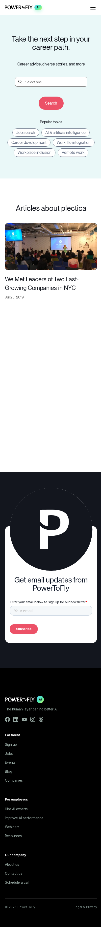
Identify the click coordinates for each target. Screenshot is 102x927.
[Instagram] (32, 719)
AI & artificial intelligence (65, 132)
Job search (25, 132)
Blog (8, 771)
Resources (13, 836)
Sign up (11, 745)
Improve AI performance (24, 818)
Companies (14, 780)
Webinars (12, 827)
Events (10, 762)
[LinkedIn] (15, 719)
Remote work (73, 152)
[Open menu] (93, 7)
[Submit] (51, 103)
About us (12, 865)
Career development (29, 142)
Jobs (9, 753)
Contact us (13, 873)
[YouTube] (24, 719)
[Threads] (41, 719)
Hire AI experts (16, 809)
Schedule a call (17, 882)
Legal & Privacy (85, 907)
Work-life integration (74, 142)
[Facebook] (7, 719)
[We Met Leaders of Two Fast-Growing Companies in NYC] (51, 246)
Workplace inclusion (34, 152)
